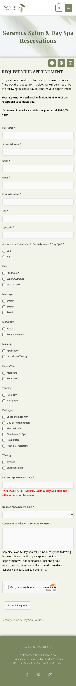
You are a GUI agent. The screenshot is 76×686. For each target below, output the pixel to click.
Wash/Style (13, 284)
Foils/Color (13, 272)
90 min (10, 312)
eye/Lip (11, 462)
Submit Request (17, 605)
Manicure (12, 372)
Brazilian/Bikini (15, 467)
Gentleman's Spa (16, 434)
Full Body (12, 394)
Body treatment (15, 334)
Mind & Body (14, 428)
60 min (10, 306)
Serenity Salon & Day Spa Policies (22, 620)
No (8, 256)
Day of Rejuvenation (18, 422)
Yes (9, 251)
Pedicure (12, 378)
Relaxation (13, 439)
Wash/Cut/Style (15, 278)
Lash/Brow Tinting (17, 356)
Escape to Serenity (17, 416)
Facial (10, 328)
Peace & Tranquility (17, 445)
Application (13, 350)
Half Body (12, 400)
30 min (10, 300)
